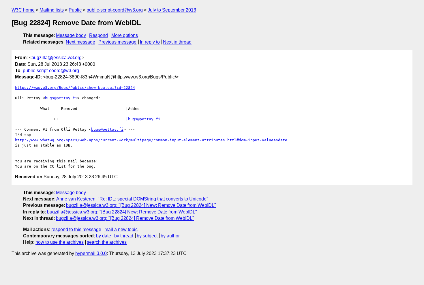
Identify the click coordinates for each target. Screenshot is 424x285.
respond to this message (76, 229)
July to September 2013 (172, 9)
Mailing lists (52, 9)
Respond (98, 35)
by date (103, 235)
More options (124, 35)
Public (75, 9)
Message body (71, 35)
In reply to (150, 42)
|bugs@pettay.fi (143, 119)
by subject (147, 235)
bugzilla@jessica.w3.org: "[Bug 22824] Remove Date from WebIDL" (125, 218)
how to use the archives (59, 242)
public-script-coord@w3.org (115, 9)
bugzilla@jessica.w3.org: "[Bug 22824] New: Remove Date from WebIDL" (141, 205)
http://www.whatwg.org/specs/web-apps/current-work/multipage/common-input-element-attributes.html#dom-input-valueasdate (151, 140)
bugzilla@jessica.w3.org (56, 57)
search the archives (107, 242)
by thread (123, 235)
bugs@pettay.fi (61, 98)
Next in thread (177, 42)
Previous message (117, 42)
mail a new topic (121, 229)
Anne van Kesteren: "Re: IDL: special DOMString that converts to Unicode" (132, 198)
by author (170, 235)
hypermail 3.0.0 (91, 253)
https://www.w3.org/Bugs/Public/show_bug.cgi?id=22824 (75, 87)
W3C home (23, 9)
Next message (80, 42)
